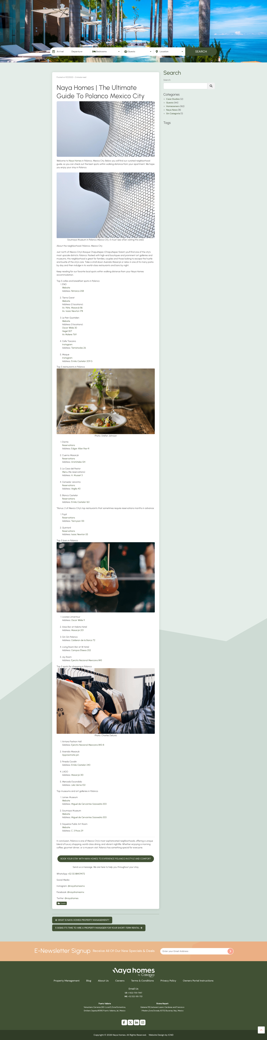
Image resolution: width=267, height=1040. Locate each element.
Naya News (172, 110)
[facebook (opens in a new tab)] (124, 1022)
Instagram (67, 344)
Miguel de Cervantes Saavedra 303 (89, 804)
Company (212, 10)
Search (201, 51)
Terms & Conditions (142, 980)
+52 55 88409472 (76, 873)
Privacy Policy (168, 980)
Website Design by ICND (161, 1034)
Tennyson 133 (77, 521)
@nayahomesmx (76, 886)
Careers (119, 980)
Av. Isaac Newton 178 (72, 311)
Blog (198, 10)
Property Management (124, 10)
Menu (65, 472)
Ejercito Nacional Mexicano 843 (86, 660)
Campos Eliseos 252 (81, 650)
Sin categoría (173, 113)
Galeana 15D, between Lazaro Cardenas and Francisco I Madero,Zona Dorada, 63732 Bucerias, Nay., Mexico (162, 1007)
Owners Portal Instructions (198, 980)
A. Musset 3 (77, 475)
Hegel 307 (67, 331)
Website (66, 287)
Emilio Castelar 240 (80, 765)
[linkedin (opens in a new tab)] (136, 1022)
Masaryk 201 (77, 630)
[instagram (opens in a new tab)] (142, 1022)
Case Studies (173, 99)
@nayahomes (71, 898)
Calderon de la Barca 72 (83, 640)
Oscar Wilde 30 (69, 327)
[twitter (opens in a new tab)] (130, 1022)
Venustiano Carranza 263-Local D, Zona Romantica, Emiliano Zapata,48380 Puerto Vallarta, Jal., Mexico (105, 1007)
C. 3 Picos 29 (77, 830)
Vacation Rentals (94, 10)
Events (147, 10)
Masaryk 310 (77, 775)
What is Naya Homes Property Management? (83, 920)
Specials (184, 10)
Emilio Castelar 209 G (81, 361)
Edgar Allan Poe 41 (80, 448)
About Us (103, 980)
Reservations (68, 445)
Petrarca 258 (77, 291)
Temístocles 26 (78, 347)
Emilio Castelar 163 (80, 502)
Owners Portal (233, 10)
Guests (63, 903)
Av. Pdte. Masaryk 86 (72, 307)
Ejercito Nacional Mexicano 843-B (87, 745)
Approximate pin (70, 755)
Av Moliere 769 (69, 334)
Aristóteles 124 (78, 462)
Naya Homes (75, 160)
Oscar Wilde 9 (78, 620)
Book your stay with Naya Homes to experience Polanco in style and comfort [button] (105, 858)
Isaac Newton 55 (79, 534)
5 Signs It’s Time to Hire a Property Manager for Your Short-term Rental (97, 927)
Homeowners (173, 106)
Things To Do (165, 10)
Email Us (133, 988)
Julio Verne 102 (78, 785)
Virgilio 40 (76, 488)
